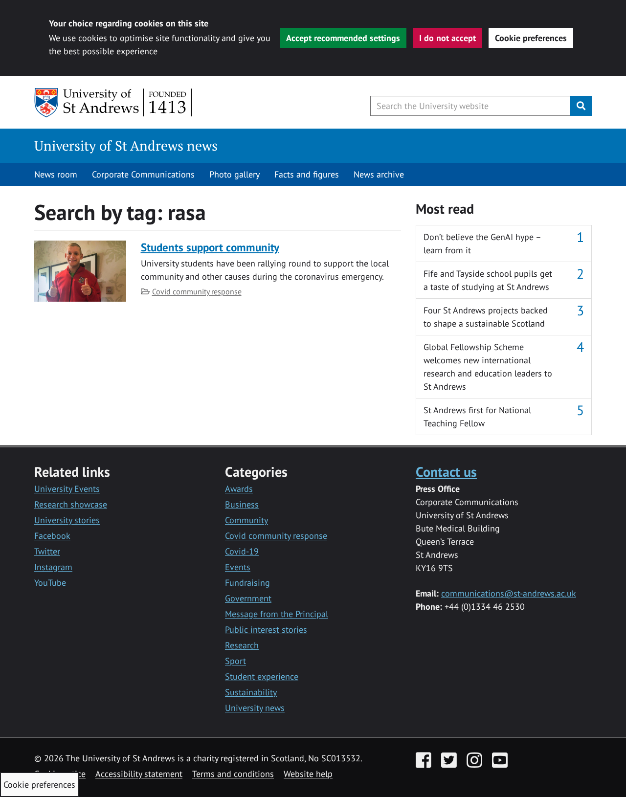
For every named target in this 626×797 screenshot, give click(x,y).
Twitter (47, 551)
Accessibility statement (138, 773)
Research (242, 645)
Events (237, 567)
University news (255, 707)
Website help (308, 773)
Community (246, 520)
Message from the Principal (276, 614)
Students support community (210, 247)
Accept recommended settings (343, 38)
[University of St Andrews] (113, 102)
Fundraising (247, 582)
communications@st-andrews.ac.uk (508, 593)
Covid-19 (242, 551)
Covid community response (197, 291)
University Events (67, 488)
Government (248, 598)
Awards (239, 488)
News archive (379, 174)
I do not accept (447, 38)
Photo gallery (234, 174)
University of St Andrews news (126, 145)
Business (242, 504)
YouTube (50, 582)
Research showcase (70, 504)
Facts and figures (306, 174)
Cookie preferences (531, 38)
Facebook (52, 535)
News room (55, 174)
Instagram (53, 567)
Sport (235, 660)
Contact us (446, 472)
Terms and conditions (233, 773)
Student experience (261, 676)
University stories (67, 520)
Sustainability (251, 692)
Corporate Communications (143, 174)
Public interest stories (266, 629)
